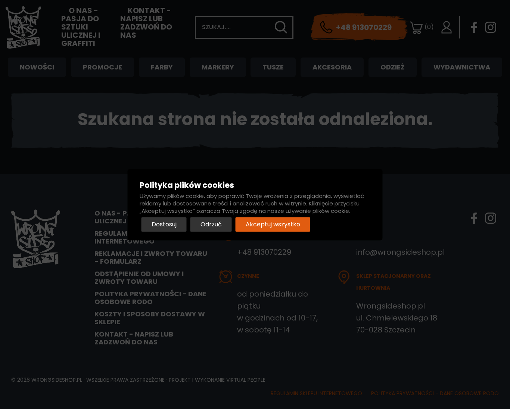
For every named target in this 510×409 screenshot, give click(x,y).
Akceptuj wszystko (273, 224)
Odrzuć (211, 224)
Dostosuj (164, 224)
